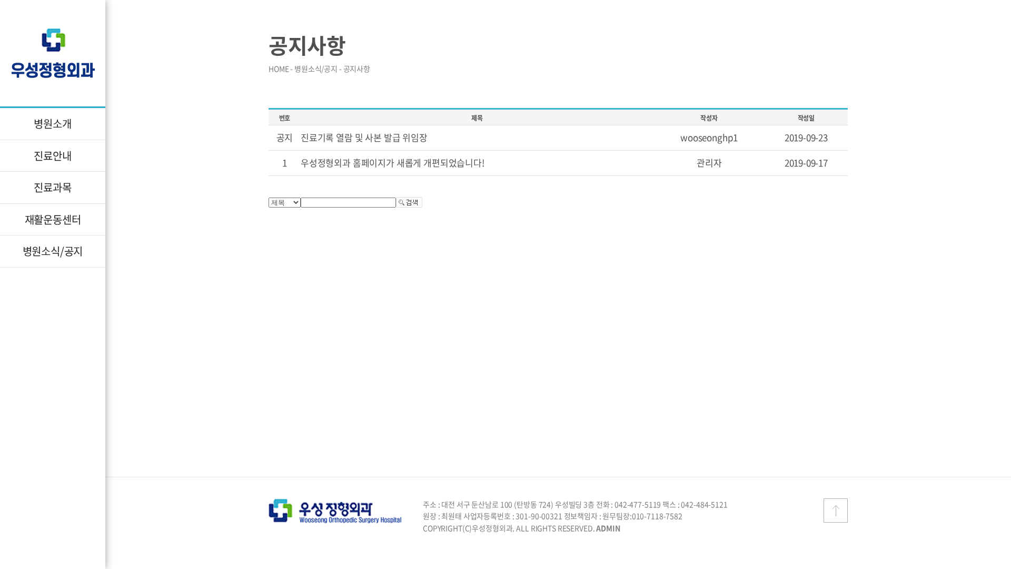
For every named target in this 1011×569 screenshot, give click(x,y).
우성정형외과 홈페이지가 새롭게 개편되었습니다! (392, 162)
